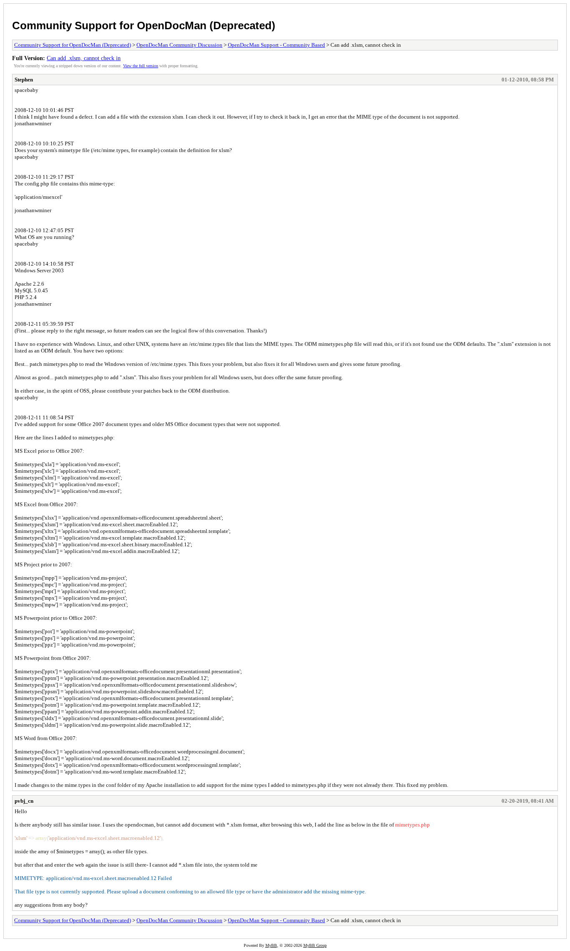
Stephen (24, 79)
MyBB (271, 945)
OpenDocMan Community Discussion (179, 45)
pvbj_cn (24, 801)
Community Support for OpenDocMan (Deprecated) (143, 25)
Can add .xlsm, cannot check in (84, 58)
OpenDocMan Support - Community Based (276, 45)
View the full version (140, 65)
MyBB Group (315, 945)
